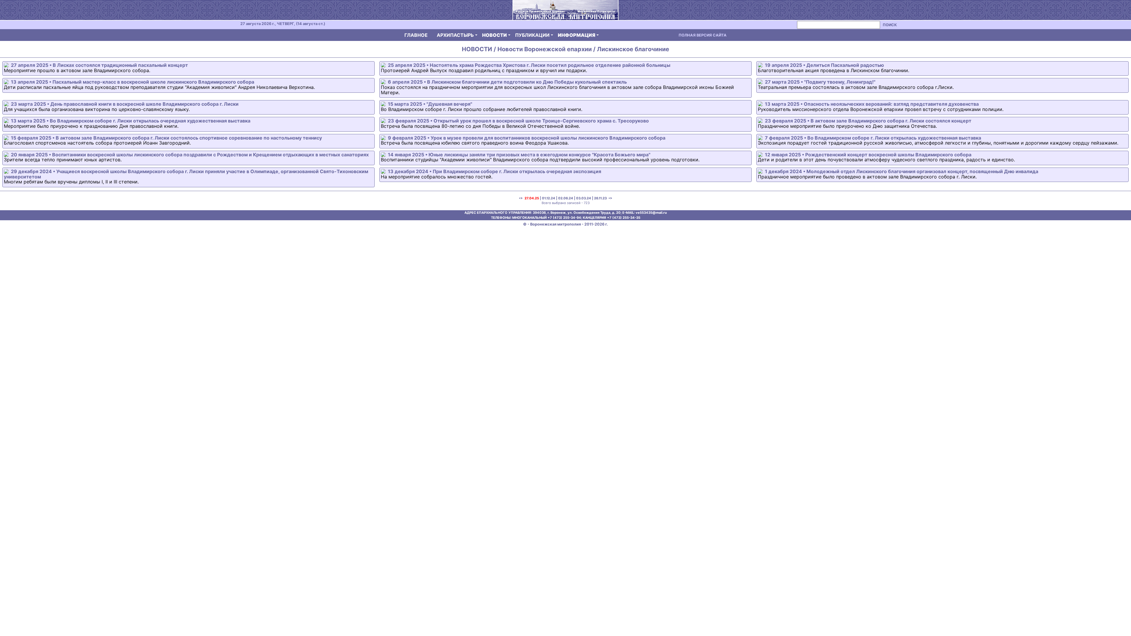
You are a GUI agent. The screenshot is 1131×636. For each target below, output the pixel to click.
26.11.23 (600, 198)
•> (610, 198)
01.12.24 (548, 198)
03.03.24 (583, 198)
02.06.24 (565, 198)
